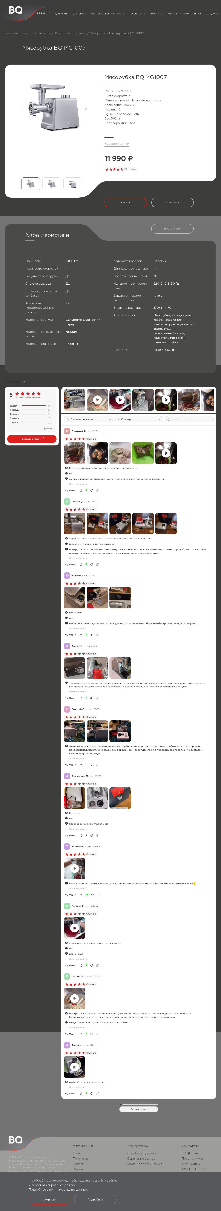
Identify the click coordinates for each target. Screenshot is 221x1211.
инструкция (172, 228)
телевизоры (137, 13)
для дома (80, 13)
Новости (79, 1164)
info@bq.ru (190, 1153)
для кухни (62, 13)
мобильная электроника (184, 13)
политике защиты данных (68, 1189)
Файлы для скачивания (144, 1164)
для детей (212, 13)
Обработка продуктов (70, 33)
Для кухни (43, 33)
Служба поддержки (142, 1153)
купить (125, 202)
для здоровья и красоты (107, 13)
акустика (156, 13)
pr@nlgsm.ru (191, 1164)
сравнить (172, 202)
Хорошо (50, 1199)
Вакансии (80, 1169)
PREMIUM (43, 13)
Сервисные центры (141, 1158)
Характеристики (116, 144)
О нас (77, 1153)
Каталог (26, 33)
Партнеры (80, 1158)
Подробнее (95, 1199)
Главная (11, 33)
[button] (23, 108)
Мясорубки (98, 33)
